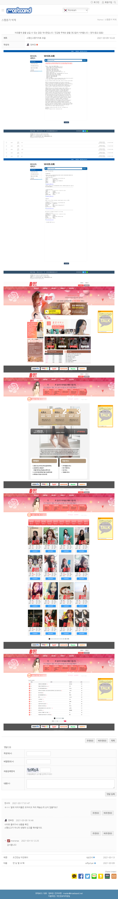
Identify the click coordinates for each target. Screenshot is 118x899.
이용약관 (51, 896)
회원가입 (108, 2)
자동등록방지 (9, 771)
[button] (28, 45)
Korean (71, 10)
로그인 (96, 2)
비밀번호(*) (9, 761)
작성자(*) (8, 753)
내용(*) (7, 783)
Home (100, 19)
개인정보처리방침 (63, 896)
